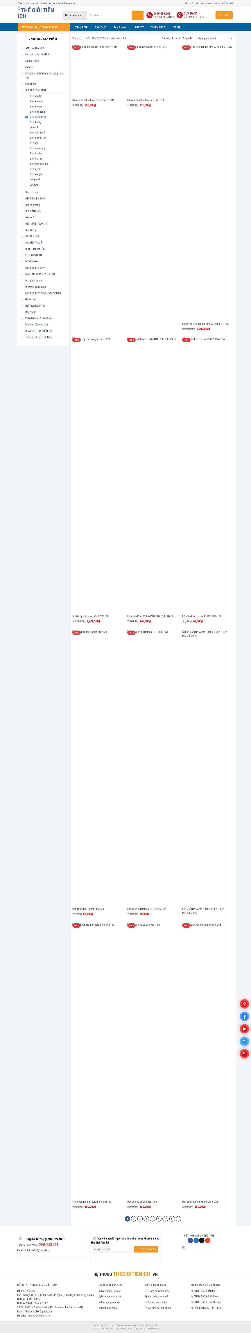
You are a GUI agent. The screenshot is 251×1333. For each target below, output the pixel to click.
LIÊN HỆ (176, 27)
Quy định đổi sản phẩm (159, 1307)
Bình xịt (29, 67)
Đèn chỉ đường (37, 111)
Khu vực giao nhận (110, 1302)
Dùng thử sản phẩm (111, 1296)
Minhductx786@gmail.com (37, 1250)
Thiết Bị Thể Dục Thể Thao (38, 337)
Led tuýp (34, 184)
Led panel (35, 179)
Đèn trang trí (36, 174)
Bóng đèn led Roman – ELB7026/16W (146, 908)
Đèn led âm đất (37, 132)
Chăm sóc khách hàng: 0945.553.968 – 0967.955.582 (209, 3)
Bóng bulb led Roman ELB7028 (88, 908)
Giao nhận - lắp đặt (111, 1291)
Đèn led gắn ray (38, 137)
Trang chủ (77, 38)
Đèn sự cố (35, 169)
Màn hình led (31, 261)
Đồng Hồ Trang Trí (34, 242)
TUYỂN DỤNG (157, 27)
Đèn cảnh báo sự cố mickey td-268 (200, 1201)
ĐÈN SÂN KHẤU (33, 211)
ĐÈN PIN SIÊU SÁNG (35, 198)
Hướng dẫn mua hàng (159, 1291)
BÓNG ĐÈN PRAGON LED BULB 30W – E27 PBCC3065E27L (203, 911)
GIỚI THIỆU (101, 27)
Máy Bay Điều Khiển (35, 267)
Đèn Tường (31, 230)
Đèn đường (35, 122)
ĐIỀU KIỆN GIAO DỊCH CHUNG (208, 1307)
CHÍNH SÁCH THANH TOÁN (207, 1302)
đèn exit (34, 127)
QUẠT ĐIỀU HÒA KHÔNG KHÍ (39, 330)
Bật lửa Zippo (32, 60)
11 (172, 1218)
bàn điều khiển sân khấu (37, 54)
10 (165, 1218)
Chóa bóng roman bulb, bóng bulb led (91, 1201)
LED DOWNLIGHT (33, 255)
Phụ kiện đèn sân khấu (37, 324)
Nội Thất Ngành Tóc (35, 305)
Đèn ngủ (34, 143)
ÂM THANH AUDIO (34, 48)
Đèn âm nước (37, 101)
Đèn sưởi (30, 217)
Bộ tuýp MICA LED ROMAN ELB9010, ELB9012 (150, 616)
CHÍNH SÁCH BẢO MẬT (205, 1291)
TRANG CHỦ (82, 27)
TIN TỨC (139, 27)
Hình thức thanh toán (158, 1296)
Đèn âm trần (36, 106)
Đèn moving (31, 192)
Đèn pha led (36, 158)
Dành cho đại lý (109, 1307)
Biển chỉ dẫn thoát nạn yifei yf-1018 (145, 100)
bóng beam (31, 83)
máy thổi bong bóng (35, 286)
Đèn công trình (38, 117)
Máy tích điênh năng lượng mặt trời (43, 293)
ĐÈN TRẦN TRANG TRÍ (36, 223)
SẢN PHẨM (120, 27)
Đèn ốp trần (36, 153)
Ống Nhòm (30, 312)
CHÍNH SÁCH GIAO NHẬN (206, 1296)
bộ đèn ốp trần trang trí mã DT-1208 (90, 616)
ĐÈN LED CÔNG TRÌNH (36, 90)
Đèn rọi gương (32, 204)
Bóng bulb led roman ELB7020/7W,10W (202, 616)
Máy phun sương (33, 280)
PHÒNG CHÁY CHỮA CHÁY (38, 318)
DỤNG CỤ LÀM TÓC (35, 249)
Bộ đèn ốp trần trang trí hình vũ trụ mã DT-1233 (205, 323)
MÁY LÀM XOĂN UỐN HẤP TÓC (40, 274)
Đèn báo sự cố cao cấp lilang (142, 1201)
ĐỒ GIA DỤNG (32, 236)
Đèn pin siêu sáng (39, 163)
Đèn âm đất (36, 96)
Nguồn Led (30, 299)
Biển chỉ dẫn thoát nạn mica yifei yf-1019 (93, 100)
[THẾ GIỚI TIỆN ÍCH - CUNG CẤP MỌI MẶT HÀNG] (37, 15)
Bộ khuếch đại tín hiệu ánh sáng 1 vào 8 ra (44, 75)
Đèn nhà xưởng (37, 148)
